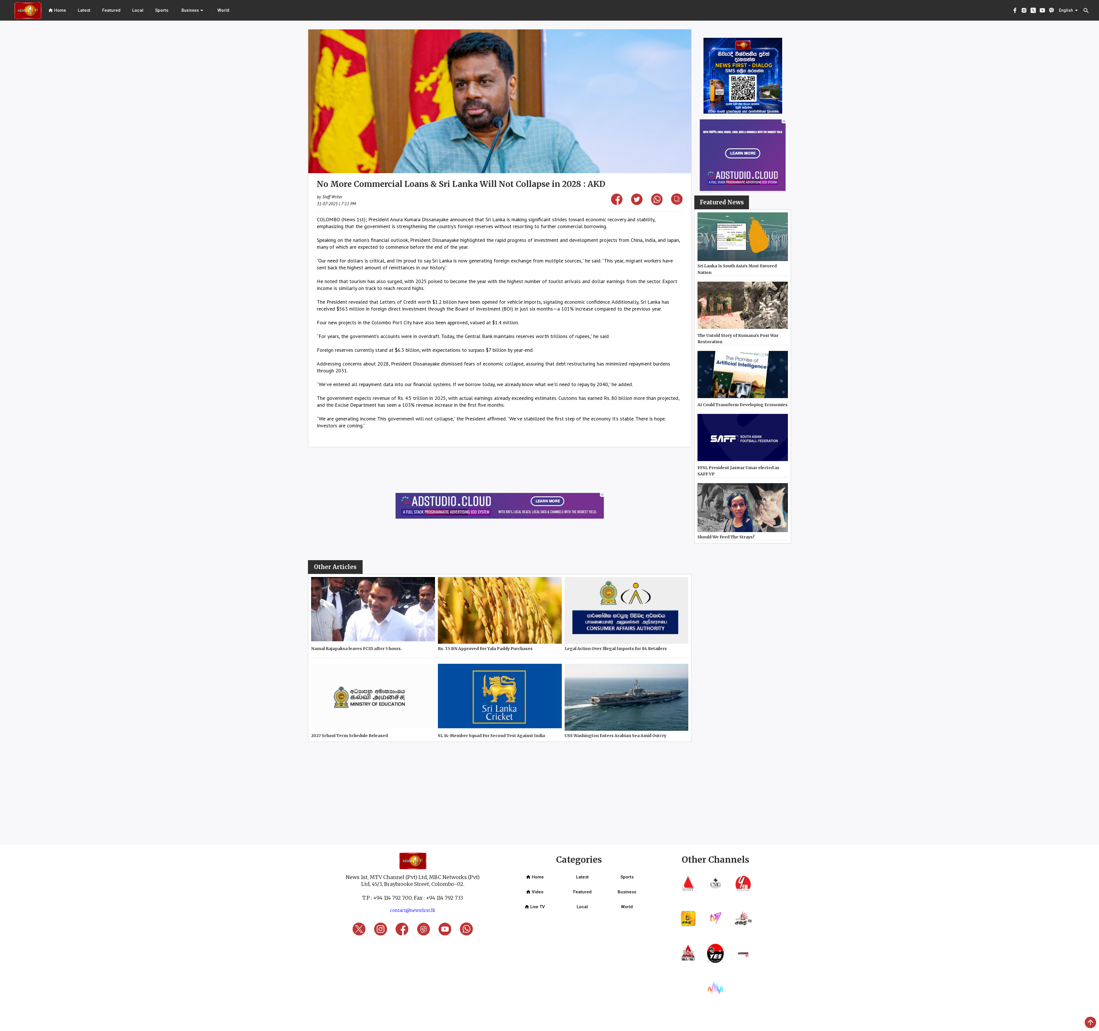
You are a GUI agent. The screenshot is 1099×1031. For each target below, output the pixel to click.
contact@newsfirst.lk (412, 910)
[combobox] (192, 10)
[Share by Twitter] (637, 203)
